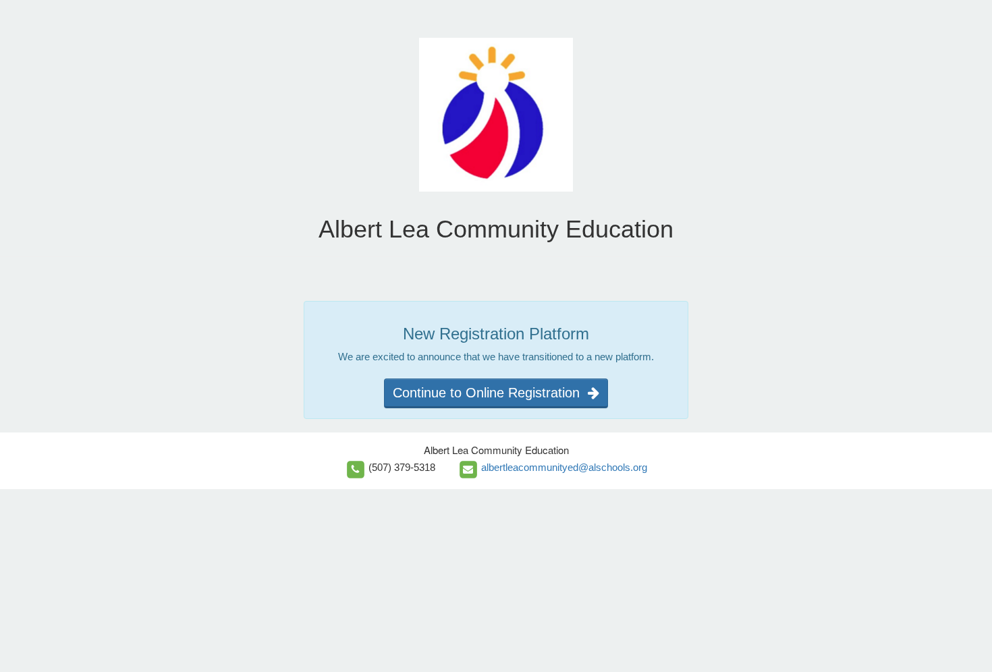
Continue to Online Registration (490, 392)
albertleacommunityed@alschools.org (564, 467)
